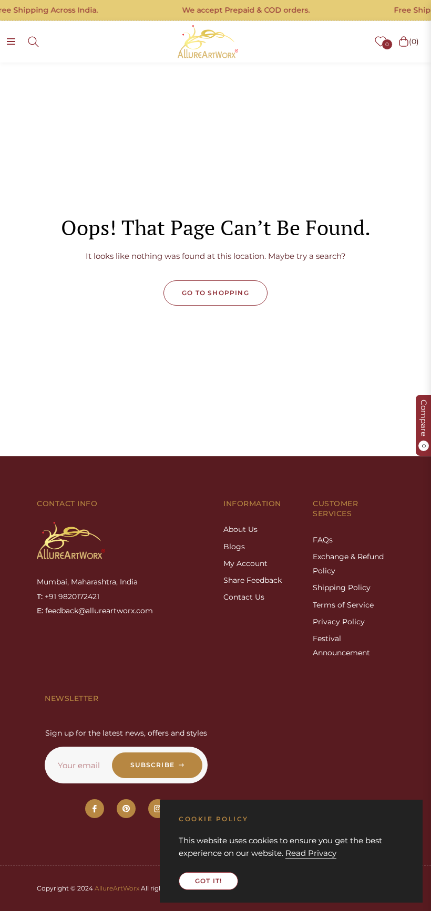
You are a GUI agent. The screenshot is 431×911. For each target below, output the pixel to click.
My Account (245, 563)
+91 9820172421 (72, 596)
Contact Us (243, 597)
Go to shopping (215, 293)
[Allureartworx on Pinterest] (126, 808)
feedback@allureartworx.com (99, 610)
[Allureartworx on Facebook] (94, 808)
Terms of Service (343, 605)
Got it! (208, 881)
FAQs (323, 539)
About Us (240, 529)
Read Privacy (310, 853)
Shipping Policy (342, 587)
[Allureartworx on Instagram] (157, 808)
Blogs (234, 546)
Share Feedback (252, 580)
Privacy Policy (339, 621)
